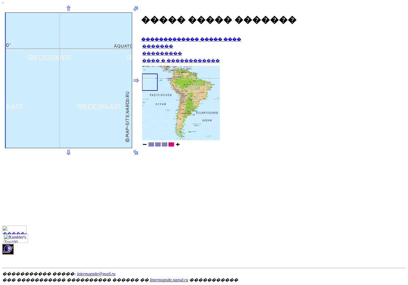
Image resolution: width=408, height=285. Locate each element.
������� (157, 46)
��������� (162, 53)
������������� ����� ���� (191, 39)
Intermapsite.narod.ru (169, 280)
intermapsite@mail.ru (96, 273)
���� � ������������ (181, 60)
